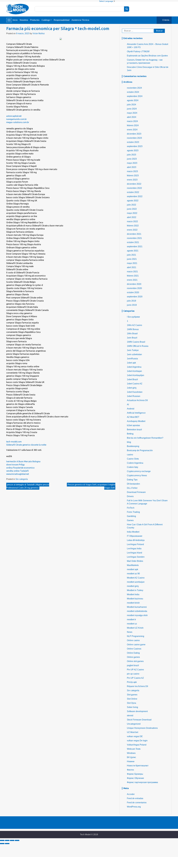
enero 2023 (132, 180)
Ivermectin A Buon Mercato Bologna (23, 461)
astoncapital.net (14, 116)
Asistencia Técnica (80, 20)
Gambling (131, 516)
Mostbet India (133, 594)
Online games (133, 657)
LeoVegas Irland (134, 553)
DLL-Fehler (132, 488)
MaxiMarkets (133, 565)
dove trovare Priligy (15, 464)
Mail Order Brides (135, 561)
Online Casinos (134, 649)
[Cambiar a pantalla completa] (12, 840)
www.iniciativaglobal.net (17, 474)
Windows (131, 753)
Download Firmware (136, 492)
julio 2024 (131, 104)
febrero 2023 (133, 175)
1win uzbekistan (134, 354)
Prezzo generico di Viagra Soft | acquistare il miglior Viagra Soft (91, 486)
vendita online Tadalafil (17, 471)
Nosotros (24, 20)
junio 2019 (132, 305)
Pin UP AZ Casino (135, 669)
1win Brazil (132, 338)
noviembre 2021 (134, 238)
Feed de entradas (135, 798)
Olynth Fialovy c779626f (138, 51)
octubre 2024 (133, 92)
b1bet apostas (133, 425)
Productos (34, 20)
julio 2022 (131, 205)
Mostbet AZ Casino (136, 578)
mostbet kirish (133, 603)
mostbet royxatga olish (137, 615)
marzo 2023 (132, 171)
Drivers (130, 496)
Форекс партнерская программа (142, 782)
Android (130, 409)
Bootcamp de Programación (140, 450)
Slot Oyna (131, 703)
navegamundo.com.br (16, 119)
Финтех (130, 770)
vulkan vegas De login (137, 740)
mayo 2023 (132, 163)
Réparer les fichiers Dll (137, 686)
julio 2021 (131, 255)
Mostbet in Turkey (135, 590)
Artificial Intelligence (136, 413)
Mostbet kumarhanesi (137, 607)
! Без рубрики (133, 317)
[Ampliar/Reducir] (17, 840)
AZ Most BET (133, 417)
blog (129, 442)
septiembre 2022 (134, 196)
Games (130, 520)
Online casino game (136, 644)
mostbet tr (131, 619)
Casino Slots (133, 459)
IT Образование (134, 536)
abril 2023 (131, 167)
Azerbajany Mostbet (136, 421)
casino (130, 454)
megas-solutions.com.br (17, 122)
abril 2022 (131, 217)
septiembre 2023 (134, 146)
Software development (137, 711)
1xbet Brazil (132, 379)
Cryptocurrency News (137, 475)
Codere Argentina (135, 463)
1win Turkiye (133, 350)
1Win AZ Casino (134, 325)
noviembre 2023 (134, 138)
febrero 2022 (133, 226)
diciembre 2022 (134, 184)
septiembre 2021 (134, 246)
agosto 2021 (132, 251)
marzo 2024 (132, 121)
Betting (130, 434)
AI (128, 404)
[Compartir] (7, 840)
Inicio (15, 20)
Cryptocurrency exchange (139, 471)
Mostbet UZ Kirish (135, 628)
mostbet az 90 (133, 573)
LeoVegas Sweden (136, 557)
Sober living (132, 707)
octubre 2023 (133, 142)
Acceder (131, 794)
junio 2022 (132, 209)
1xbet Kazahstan (134, 392)
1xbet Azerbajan (134, 371)
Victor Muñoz (39, 33)
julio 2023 (131, 155)
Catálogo (46, 20)
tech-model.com (14, 441)
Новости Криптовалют (137, 766)
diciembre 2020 (134, 284)
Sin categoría (22, 479)
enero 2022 (132, 230)
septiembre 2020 (134, 296)
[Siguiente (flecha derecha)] (7, 843)
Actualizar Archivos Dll (137, 400)
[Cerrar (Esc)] (2, 840)
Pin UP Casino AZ (135, 678)
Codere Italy (132, 467)
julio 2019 (131, 301)
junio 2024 (132, 109)
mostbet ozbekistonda (137, 611)
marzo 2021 (132, 271)
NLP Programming (135, 636)
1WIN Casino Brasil (136, 342)
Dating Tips (132, 480)
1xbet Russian (133, 396)
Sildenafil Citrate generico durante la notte (26, 445)
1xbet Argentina (134, 367)
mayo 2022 (132, 213)
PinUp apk (132, 682)
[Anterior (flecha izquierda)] (2, 843)
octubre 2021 (133, 242)
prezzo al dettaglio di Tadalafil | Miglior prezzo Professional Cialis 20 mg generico (27, 486)
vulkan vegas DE (135, 736)
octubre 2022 (133, 192)
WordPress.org (134, 807)
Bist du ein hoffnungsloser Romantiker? (145, 438)
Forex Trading (133, 512)
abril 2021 (131, 267)
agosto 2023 (132, 150)
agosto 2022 (132, 200)
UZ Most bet (132, 732)
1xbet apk (131, 363)
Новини (130, 761)
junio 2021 (132, 259)
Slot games (132, 695)
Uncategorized (133, 724)
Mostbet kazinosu (135, 599)
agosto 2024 (132, 100)
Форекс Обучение (135, 778)
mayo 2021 (132, 263)
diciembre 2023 (134, 134)
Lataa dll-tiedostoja (136, 540)
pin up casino (133, 674)
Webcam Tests (133, 749)
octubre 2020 (133, 292)
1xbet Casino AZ (134, 384)
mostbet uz (132, 624)
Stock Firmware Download (139, 720)
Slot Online (132, 699)
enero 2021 (132, 280)
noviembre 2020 (134, 288)
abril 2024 (131, 117)
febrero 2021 (133, 276)
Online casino (133, 640)
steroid (130, 715)
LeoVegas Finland (135, 544)
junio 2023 (132, 159)
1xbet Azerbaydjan (135, 375)
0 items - (166, 20)
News (129, 632)
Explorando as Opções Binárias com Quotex (147, 56)
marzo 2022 (132, 221)
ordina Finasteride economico (20, 468)
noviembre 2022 (134, 188)
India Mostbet (133, 532)
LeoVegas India (134, 548)
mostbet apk (132, 569)
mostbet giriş (133, 586)
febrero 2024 (133, 125)
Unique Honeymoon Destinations (142, 728)
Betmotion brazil (134, 429)
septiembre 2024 (134, 96)
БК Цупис (131, 757)
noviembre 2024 (134, 88)
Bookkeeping (133, 446)
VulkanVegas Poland (136, 745)
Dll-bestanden (133, 484)
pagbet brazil (133, 665)
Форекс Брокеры (135, 774)
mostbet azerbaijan (136, 582)
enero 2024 (132, 130)
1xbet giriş (131, 388)
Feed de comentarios (136, 802)
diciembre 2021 (134, 234)
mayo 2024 (132, 113)
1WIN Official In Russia (137, 346)
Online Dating (133, 653)
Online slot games (135, 661)
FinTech (130, 508)
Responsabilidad (61, 20)
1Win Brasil (132, 333)
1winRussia (132, 358)
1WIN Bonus (133, 329)
